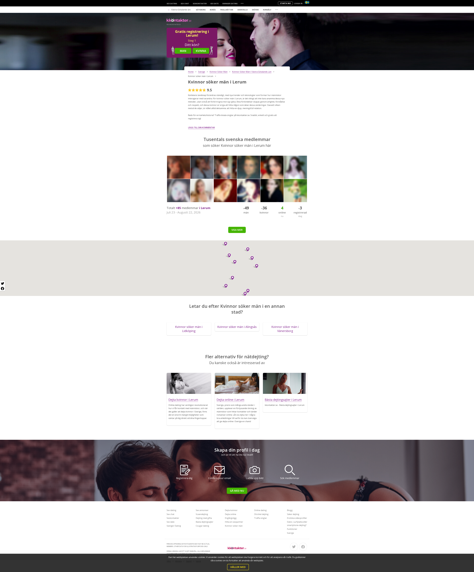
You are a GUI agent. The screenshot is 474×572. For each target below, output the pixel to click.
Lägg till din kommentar (201, 127)
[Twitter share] (2, 283)
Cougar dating (202, 525)
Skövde (255, 10)
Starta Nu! (285, 3)
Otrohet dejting (261, 514)
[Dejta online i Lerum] (237, 383)
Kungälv (267, 10)
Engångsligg (231, 518)
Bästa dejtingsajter (204, 522)
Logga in (298, 3)
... (242, 3)
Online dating (260, 510)
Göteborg (201, 10)
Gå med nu (237, 490)
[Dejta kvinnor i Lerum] (189, 383)
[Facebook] (303, 547)
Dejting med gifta (204, 518)
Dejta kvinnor (231, 510)
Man (183, 51)
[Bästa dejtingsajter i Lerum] (285, 383)
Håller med (238, 567)
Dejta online (230, 514)
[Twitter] (294, 547)
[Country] (307, 2)
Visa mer (237, 229)
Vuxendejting (202, 514)
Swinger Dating (229, 3)
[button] (247, 249)
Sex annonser (202, 510)
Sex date (214, 3)
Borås (213, 10)
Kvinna (201, 51)
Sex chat (185, 3)
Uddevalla (242, 10)
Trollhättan (226, 10)
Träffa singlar (260, 518)
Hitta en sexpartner (234, 522)
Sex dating (172, 3)
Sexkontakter (200, 3)
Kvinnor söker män (234, 525)
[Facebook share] (2, 288)
